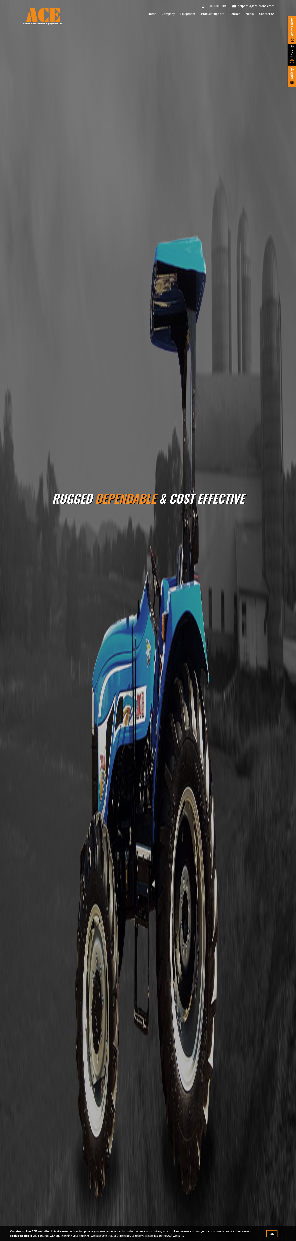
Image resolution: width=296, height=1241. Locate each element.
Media (250, 14)
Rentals (234, 14)
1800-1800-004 (216, 6)
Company (168, 14)
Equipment (188, 14)
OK (272, 1234)
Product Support (212, 14)
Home (152, 14)
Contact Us (266, 14)
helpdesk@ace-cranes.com (256, 6)
